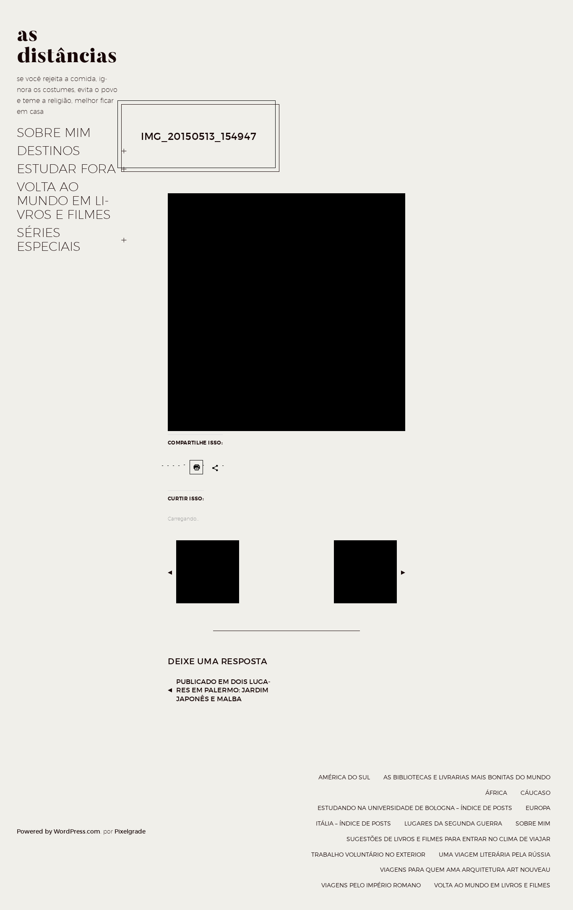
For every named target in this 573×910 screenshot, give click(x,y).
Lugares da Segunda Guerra (453, 823)
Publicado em (223, 690)
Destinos (48, 151)
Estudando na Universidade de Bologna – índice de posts (415, 807)
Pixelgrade (130, 831)
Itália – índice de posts (353, 823)
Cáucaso (535, 792)
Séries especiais (49, 240)
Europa (538, 807)
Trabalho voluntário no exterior (368, 854)
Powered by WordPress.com (58, 831)
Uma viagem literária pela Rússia (494, 854)
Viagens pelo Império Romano (371, 885)
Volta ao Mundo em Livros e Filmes (64, 201)
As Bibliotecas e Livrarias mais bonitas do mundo (466, 777)
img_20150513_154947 (198, 136)
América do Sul (344, 777)
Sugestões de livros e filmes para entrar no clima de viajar (448, 838)
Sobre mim (54, 133)
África (496, 792)
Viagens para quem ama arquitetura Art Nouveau (465, 869)
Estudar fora (66, 169)
